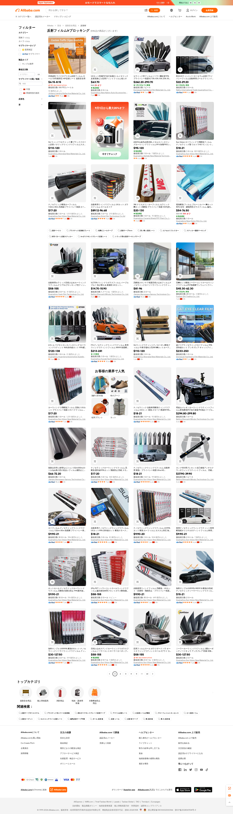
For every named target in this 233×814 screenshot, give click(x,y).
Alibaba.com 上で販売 (187, 738)
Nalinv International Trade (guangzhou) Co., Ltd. (195, 90)
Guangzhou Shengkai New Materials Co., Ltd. (66, 154)
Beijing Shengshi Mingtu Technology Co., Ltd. (110, 294)
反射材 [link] (83, 25)
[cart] (180, 11)
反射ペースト (56, 231)
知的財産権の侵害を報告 (149, 758)
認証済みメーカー (107, 738)
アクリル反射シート (120, 713)
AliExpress (78, 802)
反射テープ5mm (126, 231)
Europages (155, 802)
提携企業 (182, 758)
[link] (229, 788)
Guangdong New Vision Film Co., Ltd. (191, 221)
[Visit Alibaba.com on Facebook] (179, 769)
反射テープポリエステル (30, 713)
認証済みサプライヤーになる (190, 753)
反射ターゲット (27, 719)
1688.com (89, 802)
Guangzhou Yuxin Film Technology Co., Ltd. (66, 294)
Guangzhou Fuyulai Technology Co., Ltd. (107, 359)
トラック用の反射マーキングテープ (128, 236)
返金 (141, 753)
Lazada (116, 802)
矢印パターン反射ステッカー (62, 236)
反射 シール (115, 719)
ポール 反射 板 (98, 719)
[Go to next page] (152, 673)
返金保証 (64, 743)
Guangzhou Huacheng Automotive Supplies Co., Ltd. (67, 357)
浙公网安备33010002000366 (160, 810)
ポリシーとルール (67, 764)
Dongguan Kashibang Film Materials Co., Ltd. (151, 90)
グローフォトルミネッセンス (168, 713)
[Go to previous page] (109, 673)
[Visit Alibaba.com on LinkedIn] (185, 769)
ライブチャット (145, 743)
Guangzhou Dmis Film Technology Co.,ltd (108, 216)
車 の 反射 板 (165, 719)
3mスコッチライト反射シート (51, 719)
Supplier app (129, 790)
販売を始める (184, 743)
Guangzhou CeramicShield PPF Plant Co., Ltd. (152, 218)
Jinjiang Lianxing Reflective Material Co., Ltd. (66, 93)
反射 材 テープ (132, 719)
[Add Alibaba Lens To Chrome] (58, 789)
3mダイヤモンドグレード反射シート (93, 236)
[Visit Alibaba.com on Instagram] (196, 769)
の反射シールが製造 (142, 713)
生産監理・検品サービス (70, 758)
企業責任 (24, 748)
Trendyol (145, 802)
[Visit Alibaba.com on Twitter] (190, 769)
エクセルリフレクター (171, 231)
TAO (137, 802)
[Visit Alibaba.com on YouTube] (201, 769)
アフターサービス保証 (69, 753)
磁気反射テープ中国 (77, 719)
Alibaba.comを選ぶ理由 (30, 738)
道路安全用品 (70, 25)
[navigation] (30, 350)
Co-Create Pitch (28, 743)
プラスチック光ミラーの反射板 (58, 713)
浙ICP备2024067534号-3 (185, 810)
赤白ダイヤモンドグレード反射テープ (91, 713)
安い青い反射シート (147, 231)
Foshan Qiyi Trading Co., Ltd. (188, 296)
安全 (59, 25)
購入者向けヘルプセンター (150, 738)
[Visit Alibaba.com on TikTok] (206, 769)
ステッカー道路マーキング (196, 231)
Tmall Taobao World (103, 802)
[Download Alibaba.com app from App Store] (183, 789)
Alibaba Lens (26, 790)
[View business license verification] (141, 810)
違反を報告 (143, 764)
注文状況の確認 (184, 748)
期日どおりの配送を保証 (70, 748)
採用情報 (24, 753)
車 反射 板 (149, 719)
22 (147, 674)
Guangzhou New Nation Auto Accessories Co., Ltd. (110, 92)
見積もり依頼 (105, 743)
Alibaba (50, 25)
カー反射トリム (192, 713)
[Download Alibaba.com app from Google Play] (203, 789)
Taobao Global (127, 802)
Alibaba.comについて (30, 732)
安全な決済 (65, 738)
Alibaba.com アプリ (146, 790)
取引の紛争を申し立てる (149, 748)
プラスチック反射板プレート (79, 231)
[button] (146, 10)
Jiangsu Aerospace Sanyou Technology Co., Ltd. (152, 294)
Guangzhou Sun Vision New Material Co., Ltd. (194, 154)
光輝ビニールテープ (105, 231)
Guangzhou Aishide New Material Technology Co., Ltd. (152, 156)
